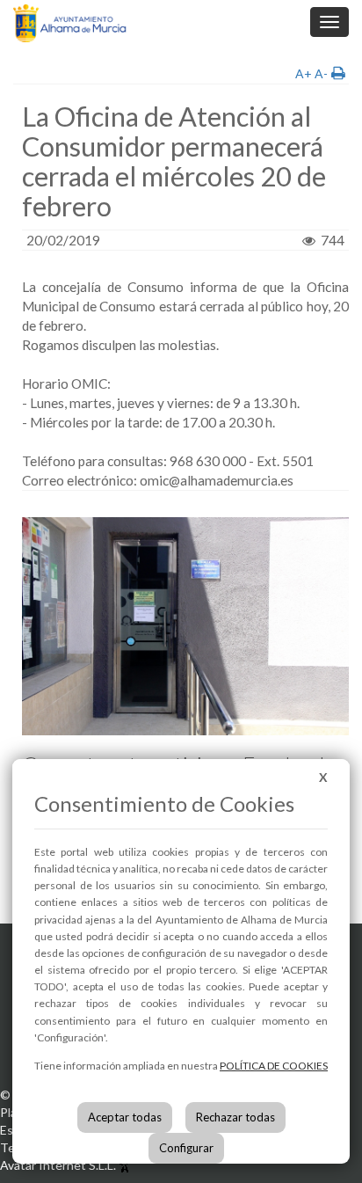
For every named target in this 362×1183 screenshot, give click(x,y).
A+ (303, 73)
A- (321, 73)
